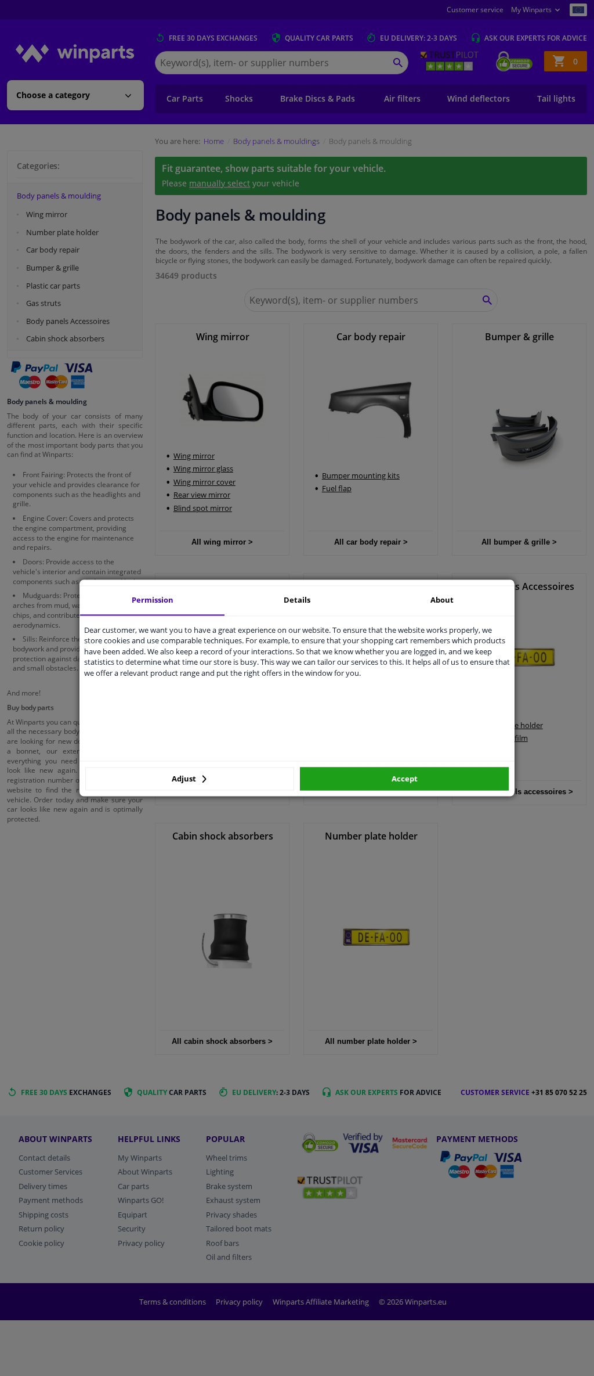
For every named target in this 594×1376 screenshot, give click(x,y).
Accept (405, 778)
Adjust (185, 778)
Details (297, 600)
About (442, 600)
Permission (152, 600)
